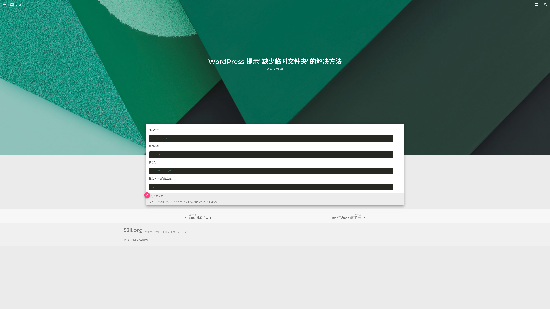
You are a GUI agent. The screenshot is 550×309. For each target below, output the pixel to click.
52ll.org (15, 4)
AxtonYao (145, 239)
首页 (151, 201)
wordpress (163, 201)
